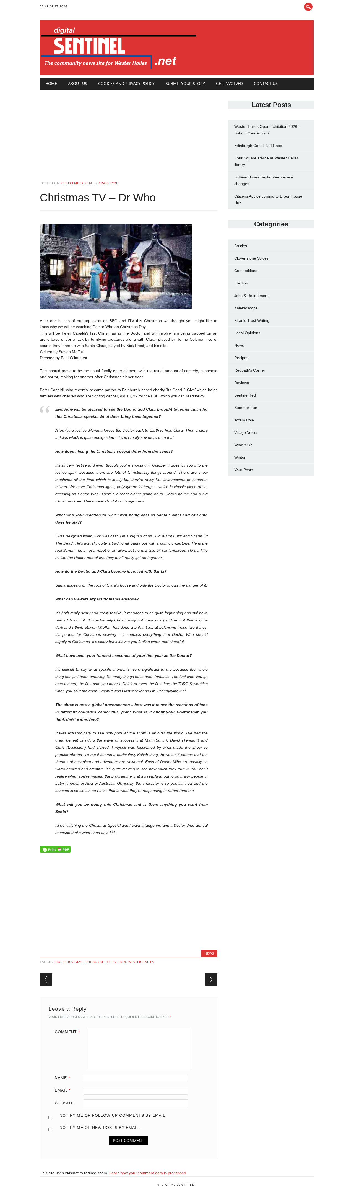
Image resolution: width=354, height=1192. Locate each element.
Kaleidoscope (246, 308)
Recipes (241, 358)
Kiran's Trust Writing (251, 320)
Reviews (241, 382)
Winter (240, 457)
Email (63, 1090)
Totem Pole (244, 420)
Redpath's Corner (249, 370)
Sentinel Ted (245, 395)
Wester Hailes (141, 962)
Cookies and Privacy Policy (126, 83)
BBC (57, 962)
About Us (77, 83)
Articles (240, 245)
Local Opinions (247, 333)
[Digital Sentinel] (119, 69)
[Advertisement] (128, 130)
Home (51, 83)
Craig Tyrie (109, 183)
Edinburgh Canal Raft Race (258, 145)
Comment (67, 1032)
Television (116, 962)
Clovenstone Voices (251, 258)
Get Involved (229, 83)
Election (241, 283)
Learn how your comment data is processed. (148, 1173)
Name (62, 1078)
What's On (243, 445)
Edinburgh (95, 962)
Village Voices (246, 432)
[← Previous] (46, 979)
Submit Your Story (185, 83)
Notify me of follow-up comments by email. (113, 1115)
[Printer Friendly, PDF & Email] (55, 851)
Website (64, 1103)
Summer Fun (245, 407)
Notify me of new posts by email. (99, 1127)
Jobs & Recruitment (251, 295)
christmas (72, 962)
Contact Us (266, 83)
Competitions (245, 270)
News (209, 953)
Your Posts (243, 470)
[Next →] (211, 979)
